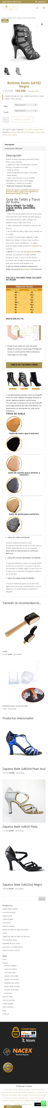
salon (4, 135)
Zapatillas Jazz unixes (11, 983)
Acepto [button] (38, 1104)
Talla (5, 106)
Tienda (4, 963)
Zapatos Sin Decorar (11, 979)
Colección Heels (10, 972)
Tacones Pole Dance (10, 940)
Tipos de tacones (8, 1000)
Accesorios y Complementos (12, 947)
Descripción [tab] (9, 144)
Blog (4, 1010)
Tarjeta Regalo (7, 919)
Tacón (5, 112)
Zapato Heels (11, 18)
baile (18, 132)
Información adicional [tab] (13, 148)
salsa (9, 135)
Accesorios (8, 993)
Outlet (4, 933)
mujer (37, 132)
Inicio (4, 18)
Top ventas (29, 129)
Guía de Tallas (7, 997)
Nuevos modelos (8, 926)
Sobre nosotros (8, 1007)
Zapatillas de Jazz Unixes (11, 943)
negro (42, 132)
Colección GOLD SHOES (11, 950)
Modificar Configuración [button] (23, 1104)
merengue (30, 132)
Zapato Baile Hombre (10, 909)
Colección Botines (9, 912)
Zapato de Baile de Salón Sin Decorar (16, 936)
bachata (13, 132)
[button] (42, 24)
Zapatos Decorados (11, 976)
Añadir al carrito (22, 119)
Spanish (9, 1106)
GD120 (23, 132)
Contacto (5, 1014)
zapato (14, 135)
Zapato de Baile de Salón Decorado (15, 930)
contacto (26, 269)
